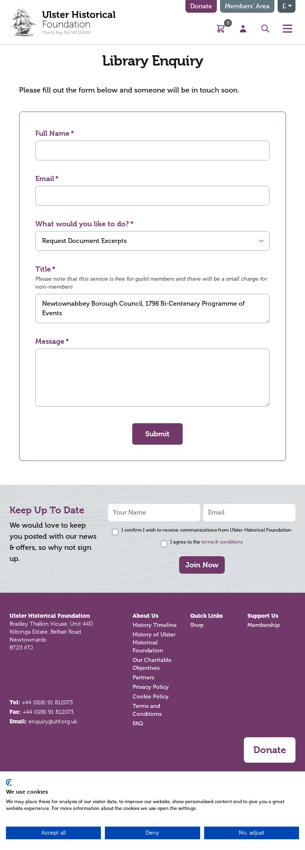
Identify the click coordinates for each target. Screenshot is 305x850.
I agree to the (206, 542)
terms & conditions (222, 542)
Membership (263, 625)
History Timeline (155, 625)
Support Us (262, 616)
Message (49, 341)
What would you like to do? (82, 224)
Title (43, 269)
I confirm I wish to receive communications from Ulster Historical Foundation (206, 530)
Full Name (52, 133)
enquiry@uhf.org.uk (53, 721)
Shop (196, 625)
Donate (201, 6)
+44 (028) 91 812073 (47, 702)
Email (44, 178)
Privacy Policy (151, 687)
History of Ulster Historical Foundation (154, 642)
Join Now (201, 565)
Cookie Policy (151, 697)
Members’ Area (247, 6)
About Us (145, 616)
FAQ (138, 724)
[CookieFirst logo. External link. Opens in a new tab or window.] (9, 782)
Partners (143, 677)
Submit (157, 434)
